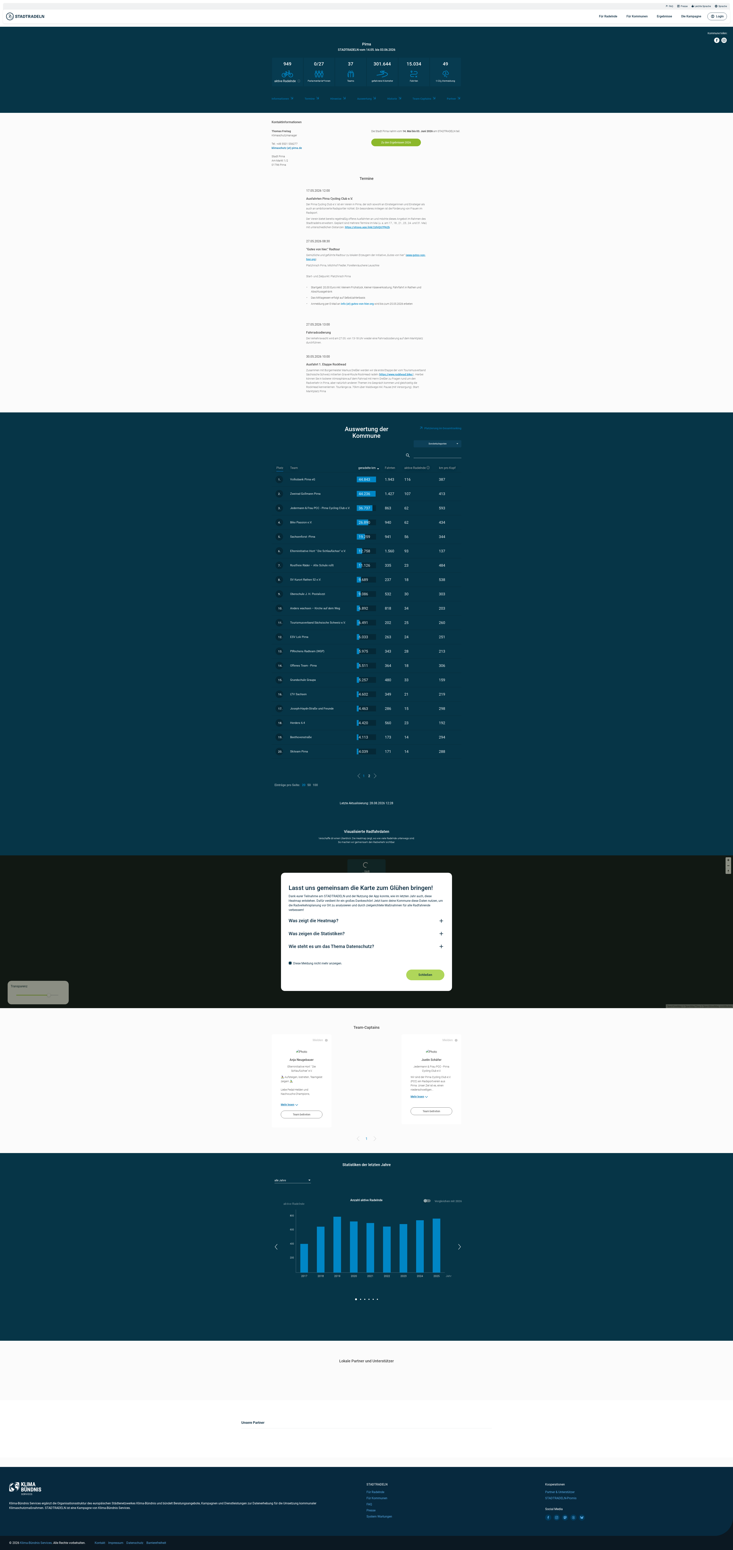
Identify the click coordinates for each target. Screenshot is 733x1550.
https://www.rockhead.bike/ (396, 374)
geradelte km (367, 468)
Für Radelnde (608, 16)
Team (294, 468)
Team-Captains (422, 98)
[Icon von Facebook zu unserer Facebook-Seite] (548, 1517)
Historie (392, 98)
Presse (684, 6)
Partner (451, 98)
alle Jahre (280, 1180)
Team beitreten (301, 1114)
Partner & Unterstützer (560, 1492)
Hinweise (335, 98)
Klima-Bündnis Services (36, 1543)
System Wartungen (379, 1516)
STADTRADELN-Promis (560, 1498)
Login (720, 16)
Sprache (722, 6)
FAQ (671, 6)
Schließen (425, 975)
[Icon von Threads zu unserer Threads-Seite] (573, 1517)
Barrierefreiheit (156, 1543)
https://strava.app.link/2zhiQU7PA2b (367, 227)
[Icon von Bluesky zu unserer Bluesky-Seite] (582, 1517)
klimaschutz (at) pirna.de (287, 148)
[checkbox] (366, 963)
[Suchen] (408, 455)
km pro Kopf (447, 468)
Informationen (280, 98)
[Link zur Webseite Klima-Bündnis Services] (25, 1488)
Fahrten (390, 468)
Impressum (115, 1543)
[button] (276, 1246)
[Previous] (358, 1139)
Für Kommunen (637, 16)
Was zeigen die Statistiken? (317, 933)
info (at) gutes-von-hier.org (357, 303)
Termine (310, 98)
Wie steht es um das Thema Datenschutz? (331, 946)
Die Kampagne (691, 16)
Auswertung (364, 98)
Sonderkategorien (438, 443)
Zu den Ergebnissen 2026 (396, 142)
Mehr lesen (287, 1104)
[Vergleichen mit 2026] (428, 1201)
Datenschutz (134, 1543)
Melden (318, 1040)
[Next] (374, 1139)
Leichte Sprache (703, 6)
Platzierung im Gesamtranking (442, 428)
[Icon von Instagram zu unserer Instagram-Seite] (557, 1517)
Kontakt (100, 1543)
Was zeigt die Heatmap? (313, 920)
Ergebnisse (664, 16)
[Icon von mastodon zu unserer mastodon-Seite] (565, 1517)
